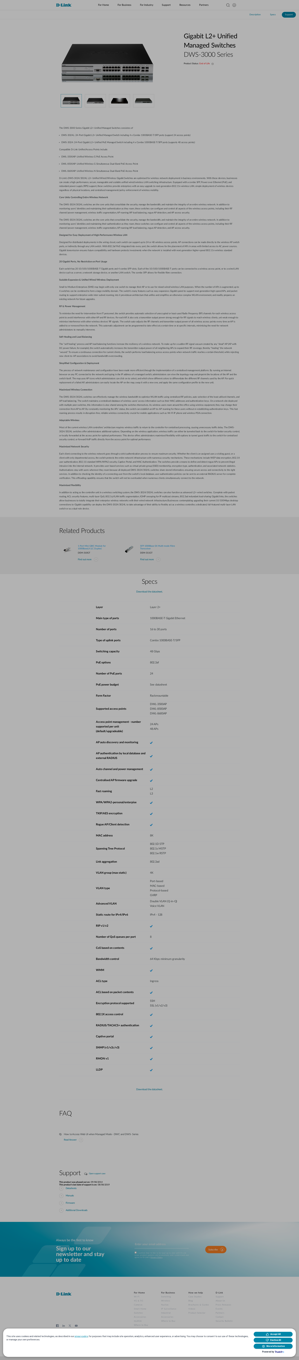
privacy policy (81, 1336)
